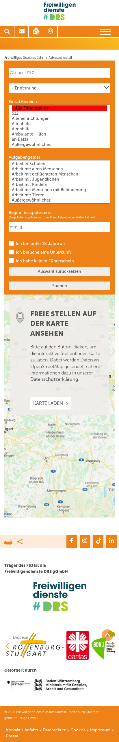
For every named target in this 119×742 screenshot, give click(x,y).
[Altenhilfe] (59, 123)
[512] (59, 113)
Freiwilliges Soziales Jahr (24, 58)
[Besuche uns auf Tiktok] (98, 541)
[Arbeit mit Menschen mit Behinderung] (59, 189)
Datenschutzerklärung (54, 379)
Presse (12, 736)
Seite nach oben (107, 635)
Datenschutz (54, 730)
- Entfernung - (26, 88)
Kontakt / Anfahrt (22, 730)
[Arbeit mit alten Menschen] (59, 168)
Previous (5, 646)
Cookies (77, 730)
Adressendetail (60, 58)
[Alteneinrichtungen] (59, 118)
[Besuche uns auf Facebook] (71, 541)
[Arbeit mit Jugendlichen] (59, 179)
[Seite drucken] (10, 540)
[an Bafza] (59, 139)
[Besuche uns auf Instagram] (85, 541)
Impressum (100, 730)
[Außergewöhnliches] (59, 144)
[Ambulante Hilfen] (59, 134)
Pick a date (107, 224)
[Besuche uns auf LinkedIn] (111, 541)
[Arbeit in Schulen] (59, 163)
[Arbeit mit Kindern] (59, 184)
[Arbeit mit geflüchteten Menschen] (59, 174)
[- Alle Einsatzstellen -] (59, 108)
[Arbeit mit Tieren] (59, 195)
